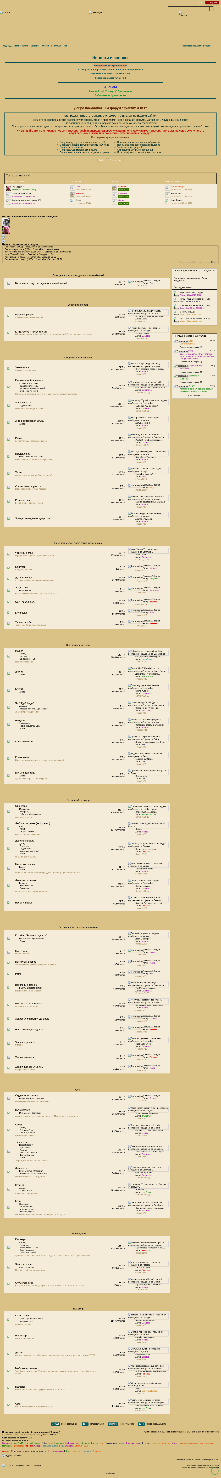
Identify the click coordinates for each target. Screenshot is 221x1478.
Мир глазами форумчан (30, 1113)
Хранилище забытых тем (29, 1066)
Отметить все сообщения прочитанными (195, 262)
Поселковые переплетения (31, 938)
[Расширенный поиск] (216, 9)
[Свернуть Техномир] (161, 1309)
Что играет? (17, 187)
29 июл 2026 (141, 1376)
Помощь (37, 1465)
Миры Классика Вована (28, 1003)
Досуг (78, 1089)
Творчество (21, 1142)
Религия (23, 883)
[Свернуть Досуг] (161, 1090)
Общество (21, 806)
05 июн (212, 351)
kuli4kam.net (110, 1473)
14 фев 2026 (141, 1135)
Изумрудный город (25, 961)
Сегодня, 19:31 (142, 411)
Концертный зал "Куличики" (32, 1098)
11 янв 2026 (140, 1118)
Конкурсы (20, 566)
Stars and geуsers (25, 1042)
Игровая (23, 656)
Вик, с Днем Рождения (145, 457)
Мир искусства (26, 1321)
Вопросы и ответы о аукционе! (149, 725)
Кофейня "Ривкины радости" (31, 935)
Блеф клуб (21, 612)
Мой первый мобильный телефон (150, 1371)
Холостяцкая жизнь (144, 869)
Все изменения (195, 395)
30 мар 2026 (141, 338)
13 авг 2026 (140, 764)
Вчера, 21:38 (141, 854)
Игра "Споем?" (12, 254)
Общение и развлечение (78, 357)
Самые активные (193, 1432)
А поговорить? (23, 402)
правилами (109, 119)
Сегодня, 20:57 (142, 891)
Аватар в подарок (143, 519)
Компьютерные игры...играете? (149, 1405)
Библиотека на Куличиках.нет (33, 1173)
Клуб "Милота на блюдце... (147, 988)
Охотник (113, 1424)
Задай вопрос (25, 406)
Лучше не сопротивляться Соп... (150, 742)
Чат (65, 46)
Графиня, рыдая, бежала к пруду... (196, 305)
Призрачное (141, 776)
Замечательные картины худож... (150, 1152)
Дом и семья (25, 846)
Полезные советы (28, 1252)
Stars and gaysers (143, 1044)
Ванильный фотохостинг (30, 988)
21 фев (212, 376)
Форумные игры (24, 552)
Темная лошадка (24, 1057)
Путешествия (22, 1109)
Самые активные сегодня (172, 1432)
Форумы (7, 46)
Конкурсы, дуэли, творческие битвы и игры (78, 543)
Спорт (18, 1124)
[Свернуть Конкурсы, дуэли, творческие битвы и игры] (161, 544)
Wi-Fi (137, 1388)
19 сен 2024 (140, 1359)
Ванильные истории (26, 984)
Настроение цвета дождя (29, 1029)
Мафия (19, 650)
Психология (25, 888)
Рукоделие (25, 1147)
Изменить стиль (23, 1465)
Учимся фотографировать (31, 1319)
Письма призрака (24, 772)
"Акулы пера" (22, 587)
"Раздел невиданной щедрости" (32, 518)
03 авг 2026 (140, 1273)
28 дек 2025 (140, 662)
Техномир (78, 1308)
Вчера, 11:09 (141, 1253)
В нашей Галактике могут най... (149, 903)
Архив (22, 424)
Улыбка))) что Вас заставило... (149, 440)
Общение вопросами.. (15, 259)
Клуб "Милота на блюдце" (192, 292)
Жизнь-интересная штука (29, 420)
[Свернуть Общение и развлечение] (161, 358)
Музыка (19, 1185)
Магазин (35, 46)
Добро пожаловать (78, 304)
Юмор (18, 438)
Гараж (22, 867)
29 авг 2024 (140, 1342)
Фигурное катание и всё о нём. (149, 1130)
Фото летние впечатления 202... (27, 200)
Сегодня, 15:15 (142, 817)
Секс (21, 826)
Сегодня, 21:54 (142, 560)
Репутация (56, 46)
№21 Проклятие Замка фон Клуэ (195, 318)
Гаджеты (20, 1386)
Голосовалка (25, 590)
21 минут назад (142, 1178)
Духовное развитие (26, 880)
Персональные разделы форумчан (78, 927)
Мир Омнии (21, 951)
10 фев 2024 (141, 730)
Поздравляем (22, 453)
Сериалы (23, 1204)
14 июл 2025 (141, 908)
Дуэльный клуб (24, 577)
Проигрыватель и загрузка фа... (149, 316)
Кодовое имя (22, 757)
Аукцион (20, 720)
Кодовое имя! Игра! (144, 759)
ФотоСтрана (22, 1315)
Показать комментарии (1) (191, 347)
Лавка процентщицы (29, 726)
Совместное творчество (28, 486)
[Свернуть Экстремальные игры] (161, 646)
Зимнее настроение (29, 391)
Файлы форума (27, 1155)
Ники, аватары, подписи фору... (149, 369)
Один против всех (25, 601)
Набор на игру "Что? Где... (147, 708)
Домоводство (78, 1233)
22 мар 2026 (141, 1289)
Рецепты (24, 1245)
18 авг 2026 (140, 374)
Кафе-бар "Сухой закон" (146, 406)
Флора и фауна (23, 1264)
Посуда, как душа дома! (146, 849)
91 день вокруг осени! (29, 383)
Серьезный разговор (78, 800)
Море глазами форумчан (146, 1113)
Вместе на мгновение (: (146, 1320)
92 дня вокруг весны (29, 386)
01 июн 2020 (141, 321)
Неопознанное (26, 885)
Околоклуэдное (142, 691)
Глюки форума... (142, 333)
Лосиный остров (142, 939)
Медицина (24, 809)
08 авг (212, 341)
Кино (18, 1201)
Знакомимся (22, 367)
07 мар (212, 386)
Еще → (215, 262)
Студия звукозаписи (26, 1095)
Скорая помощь (27, 831)
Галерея (45, 46)
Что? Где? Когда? (24, 703)
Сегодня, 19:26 (142, 696)
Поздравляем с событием (31, 457)
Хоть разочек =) (142, 423)
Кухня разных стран (29, 1247)
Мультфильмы (26, 1209)
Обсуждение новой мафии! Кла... (150, 657)
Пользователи (21, 46)
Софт (18, 1403)
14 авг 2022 (140, 713)
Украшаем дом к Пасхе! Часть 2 (149, 1284)
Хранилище (24, 723)
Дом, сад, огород (26, 1267)
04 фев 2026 (141, 874)
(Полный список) (48, 1435)
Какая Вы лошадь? (144, 474)
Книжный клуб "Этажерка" (31, 1171)
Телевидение (26, 1206)
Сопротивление (24, 741)
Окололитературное (21, 193)
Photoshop (21, 1335)
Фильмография (27, 1211)
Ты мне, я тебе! (23, 622)
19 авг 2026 (140, 428)
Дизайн (19, 1352)
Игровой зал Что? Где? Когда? (34, 709)
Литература (21, 1168)
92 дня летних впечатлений (32, 388)
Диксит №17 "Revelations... (147, 674)
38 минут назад (142, 392)
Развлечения (22, 500)
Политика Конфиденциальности (205, 1460)
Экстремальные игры (78, 645)
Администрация (151, 1432)
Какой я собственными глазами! (150, 502)
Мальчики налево (25, 864)
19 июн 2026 (141, 679)
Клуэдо (19, 688)
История (24, 812)
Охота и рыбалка (27, 1133)
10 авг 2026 (140, 781)
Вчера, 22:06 (141, 944)
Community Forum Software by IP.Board (203, 1465)
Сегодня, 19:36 (142, 993)
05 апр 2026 (141, 1410)
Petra (18, 973)
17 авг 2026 (140, 747)
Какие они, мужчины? (29, 851)
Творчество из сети (28, 1152)
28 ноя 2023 (141, 1393)
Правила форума (24, 314)
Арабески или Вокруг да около (32, 1018)
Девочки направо (24, 840)
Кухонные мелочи (28, 1250)
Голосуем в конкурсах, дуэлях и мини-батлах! (78, 275)
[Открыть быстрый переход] (215, 46)
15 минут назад (142, 1195)
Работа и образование (30, 814)
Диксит (19, 671)
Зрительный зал (27, 659)
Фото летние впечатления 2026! (20, 252)
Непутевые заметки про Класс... (150, 1005)
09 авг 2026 (140, 1010)
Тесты (18, 472)
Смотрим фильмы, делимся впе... (150, 1208)
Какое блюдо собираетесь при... (150, 1248)
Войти (201, 3)
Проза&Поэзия (26, 1145)
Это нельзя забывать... (146, 812)
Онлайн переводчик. (144, 1337)
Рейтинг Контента (210, 1432)
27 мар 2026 (141, 479)
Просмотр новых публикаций (196, 46)
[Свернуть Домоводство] (161, 1234)
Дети (21, 844)
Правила (23, 706)
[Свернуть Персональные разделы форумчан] (161, 928)
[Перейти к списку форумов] (5, 12)
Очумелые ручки (24, 1282)
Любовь (138, 829)
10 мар (212, 366)
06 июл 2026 (141, 1049)
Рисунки (23, 1150)
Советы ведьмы (142, 886)
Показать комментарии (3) (191, 372)
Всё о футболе (26, 1130)
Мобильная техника (26, 1368)
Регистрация (212, 3)
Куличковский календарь (29, 380)
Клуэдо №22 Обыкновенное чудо (195, 299)
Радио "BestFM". (27, 1191)
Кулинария (21, 1239)
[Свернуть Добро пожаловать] (161, 305)
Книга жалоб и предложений (31, 331)
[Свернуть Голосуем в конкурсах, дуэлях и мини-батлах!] (161, 276)
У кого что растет (143, 1267)
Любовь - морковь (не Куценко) (32, 823)
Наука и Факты (23, 902)
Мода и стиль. (26, 849)
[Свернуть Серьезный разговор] (161, 801)
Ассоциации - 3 (12, 257)
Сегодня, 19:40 (142, 445)
